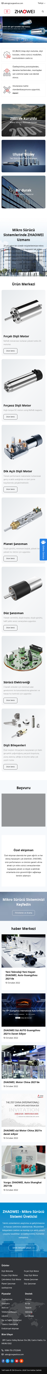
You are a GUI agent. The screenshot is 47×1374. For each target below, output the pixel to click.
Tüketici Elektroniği (10, 1324)
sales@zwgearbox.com (13, 3)
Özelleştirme (7, 1299)
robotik (5, 1316)
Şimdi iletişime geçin (22, 1248)
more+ (15, 93)
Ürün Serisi (10, 350)
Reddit (21, 1361)
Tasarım (28, 1307)
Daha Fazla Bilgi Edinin (23, 271)
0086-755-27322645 (13, 1350)
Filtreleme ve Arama (23, 913)
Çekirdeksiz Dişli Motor (11, 1279)
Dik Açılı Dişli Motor (18, 471)
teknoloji (28, 1312)
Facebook (3, 1361)
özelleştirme (7, 1287)
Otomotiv (6, 1303)
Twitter (8, 1361)
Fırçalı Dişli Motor (16, 336)
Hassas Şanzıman (31, 1279)
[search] (42, 11)
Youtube (17, 1361)
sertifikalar (29, 1316)
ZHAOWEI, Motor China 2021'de (22, 1082)
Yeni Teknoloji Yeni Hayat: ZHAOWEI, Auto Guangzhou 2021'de (21, 975)
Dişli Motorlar (7, 1271)
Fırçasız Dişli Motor (17, 405)
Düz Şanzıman (14, 613)
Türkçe (40, 3)
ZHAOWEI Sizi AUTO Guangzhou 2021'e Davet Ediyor (22, 1032)
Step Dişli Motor (31, 1275)
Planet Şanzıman (15, 544)
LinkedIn (12, 1361)
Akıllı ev (5, 1307)
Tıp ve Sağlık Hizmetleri (12, 1320)
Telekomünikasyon (9, 1312)
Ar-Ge (27, 1303)
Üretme (28, 1299)
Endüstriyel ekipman (10, 1328)
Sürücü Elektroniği (17, 682)
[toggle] (7, 11)
